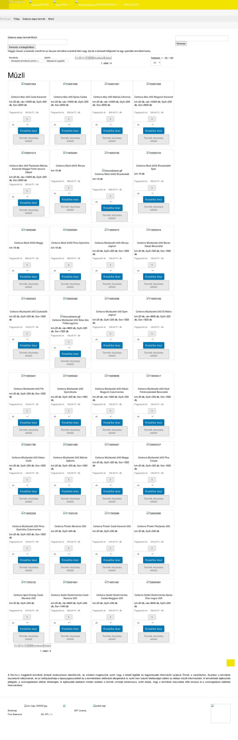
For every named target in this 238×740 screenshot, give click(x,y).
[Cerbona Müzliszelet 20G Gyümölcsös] (70, 375)
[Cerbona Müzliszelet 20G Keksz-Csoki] (28, 444)
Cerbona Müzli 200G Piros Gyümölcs (70, 242)
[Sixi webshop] (16, 1)
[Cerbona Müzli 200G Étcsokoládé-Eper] (154, 152)
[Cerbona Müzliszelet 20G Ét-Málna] (154, 298)
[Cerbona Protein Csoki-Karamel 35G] (112, 513)
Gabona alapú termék (34, 18)
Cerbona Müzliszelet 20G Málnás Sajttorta (70, 459)
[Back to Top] (231, 662)
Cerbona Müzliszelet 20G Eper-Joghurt (112, 313)
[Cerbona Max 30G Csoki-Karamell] (28, 83)
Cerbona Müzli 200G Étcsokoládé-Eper (153, 167)
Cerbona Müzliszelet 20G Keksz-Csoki (28, 459)
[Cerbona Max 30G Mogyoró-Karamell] (154, 83)
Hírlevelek (131, 4)
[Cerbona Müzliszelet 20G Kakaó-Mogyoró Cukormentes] (112, 375)
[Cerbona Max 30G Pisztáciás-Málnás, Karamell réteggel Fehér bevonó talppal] (28, 152)
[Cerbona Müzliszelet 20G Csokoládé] (28, 298)
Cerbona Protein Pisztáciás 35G (153, 526)
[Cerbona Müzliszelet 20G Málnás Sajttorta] (70, 444)
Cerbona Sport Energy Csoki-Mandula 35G (29, 596)
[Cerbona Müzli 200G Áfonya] (70, 152)
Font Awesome (15, 714)
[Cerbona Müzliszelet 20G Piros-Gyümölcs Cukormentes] (28, 513)
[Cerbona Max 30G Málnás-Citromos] (112, 83)
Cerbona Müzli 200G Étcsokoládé (112, 174)
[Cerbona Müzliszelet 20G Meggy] (112, 444)
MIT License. (80, 710)
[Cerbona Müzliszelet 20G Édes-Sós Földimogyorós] (70, 298)
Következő (98, 58)
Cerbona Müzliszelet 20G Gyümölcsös (70, 390)
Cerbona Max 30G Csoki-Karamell (28, 96)
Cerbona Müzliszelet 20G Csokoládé (28, 311)
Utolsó (108, 58)
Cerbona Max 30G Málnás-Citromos (111, 96)
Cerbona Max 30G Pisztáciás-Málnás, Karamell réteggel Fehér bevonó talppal (28, 169)
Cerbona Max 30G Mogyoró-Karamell (153, 96)
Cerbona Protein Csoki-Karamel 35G (112, 526)
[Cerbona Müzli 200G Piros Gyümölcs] (70, 229)
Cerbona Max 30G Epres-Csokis (70, 96)
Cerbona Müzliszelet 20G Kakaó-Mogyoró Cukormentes (112, 390)
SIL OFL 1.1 (46, 714)
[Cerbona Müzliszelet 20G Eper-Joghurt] (112, 298)
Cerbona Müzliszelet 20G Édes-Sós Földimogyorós (70, 321)
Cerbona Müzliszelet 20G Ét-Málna (154, 311)
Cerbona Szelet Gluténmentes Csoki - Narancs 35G (70, 596)
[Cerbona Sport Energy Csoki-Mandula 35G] (28, 581)
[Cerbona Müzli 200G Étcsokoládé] (112, 152)
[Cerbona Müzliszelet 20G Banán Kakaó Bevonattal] (154, 229)
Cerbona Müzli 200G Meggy (28, 242)
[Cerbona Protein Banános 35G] (70, 513)
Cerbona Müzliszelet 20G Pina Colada (153, 459)
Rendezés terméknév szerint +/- (25, 60)
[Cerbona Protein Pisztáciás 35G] (154, 513)
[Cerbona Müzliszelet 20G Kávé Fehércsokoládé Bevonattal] (154, 375)
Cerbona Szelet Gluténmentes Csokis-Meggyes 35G (111, 596)
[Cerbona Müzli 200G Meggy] (28, 229)
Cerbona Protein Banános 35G (70, 526)
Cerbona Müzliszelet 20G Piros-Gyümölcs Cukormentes (28, 528)
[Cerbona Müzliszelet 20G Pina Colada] (154, 444)
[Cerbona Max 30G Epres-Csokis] (70, 83)
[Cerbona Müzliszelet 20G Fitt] (28, 375)
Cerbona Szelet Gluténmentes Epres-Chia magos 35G (154, 596)
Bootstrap (12, 710)
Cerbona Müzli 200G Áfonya (70, 165)
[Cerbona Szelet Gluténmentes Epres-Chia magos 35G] (154, 581)
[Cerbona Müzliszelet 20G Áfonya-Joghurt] (112, 229)
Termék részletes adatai (28, 139)
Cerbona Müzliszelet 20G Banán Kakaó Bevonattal (153, 244)
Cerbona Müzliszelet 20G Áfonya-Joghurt (112, 244)
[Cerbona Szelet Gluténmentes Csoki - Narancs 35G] (70, 581)
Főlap (17, 18)
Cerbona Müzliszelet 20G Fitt (29, 388)
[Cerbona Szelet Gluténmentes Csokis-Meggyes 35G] (112, 581)
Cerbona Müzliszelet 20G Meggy (112, 457)
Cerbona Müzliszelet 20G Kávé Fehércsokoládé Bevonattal (154, 390)
